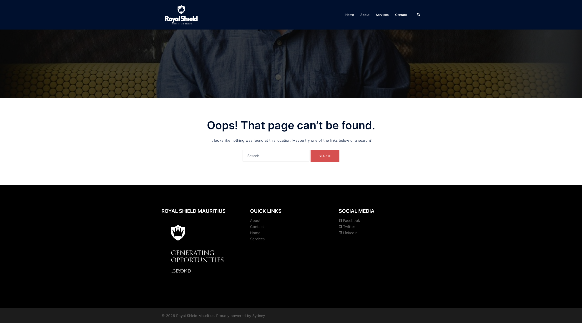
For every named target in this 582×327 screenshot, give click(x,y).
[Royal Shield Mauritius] (181, 14)
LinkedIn (350, 232)
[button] (419, 15)
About (364, 15)
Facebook (351, 220)
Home (349, 15)
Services (382, 15)
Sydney (258, 315)
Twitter (349, 226)
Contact (401, 15)
